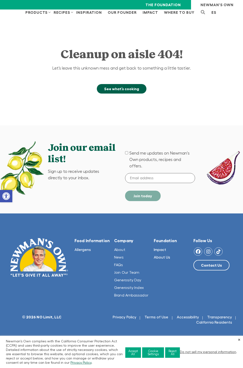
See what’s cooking (121, 89)
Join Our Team (126, 272)
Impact (160, 249)
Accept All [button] (133, 352)
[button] (6, 196)
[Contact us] (211, 265)
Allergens (83, 249)
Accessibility (188, 317)
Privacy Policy (124, 317)
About (119, 249)
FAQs (118, 265)
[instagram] (208, 251)
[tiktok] (218, 251)
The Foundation (163, 5)
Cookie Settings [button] (153, 352)
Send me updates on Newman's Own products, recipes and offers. (159, 159)
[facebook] (198, 251)
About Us (162, 257)
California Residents (214, 322)
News (119, 257)
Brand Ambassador (131, 295)
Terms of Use (156, 317)
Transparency (219, 317)
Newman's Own (217, 5)
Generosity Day (127, 280)
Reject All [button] (172, 352)
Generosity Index (129, 287)
